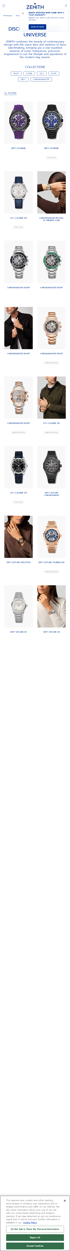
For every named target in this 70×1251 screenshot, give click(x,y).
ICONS (29, 73)
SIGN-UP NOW (37, 26)
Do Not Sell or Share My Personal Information (35, 1229)
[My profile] (66, 5)
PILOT (16, 73)
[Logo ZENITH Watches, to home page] (35, 5)
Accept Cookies (35, 1245)
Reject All (35, 1237)
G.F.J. (42, 73)
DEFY (23, 79)
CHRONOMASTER (41, 79)
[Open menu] (3, 6)
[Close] (64, 1200)
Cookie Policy (30, 1222)
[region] (35, 1223)
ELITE (53, 73)
